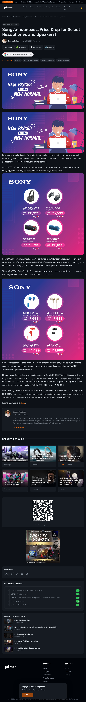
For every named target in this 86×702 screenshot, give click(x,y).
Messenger (35, 47)
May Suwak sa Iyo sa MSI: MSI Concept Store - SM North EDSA (35, 627)
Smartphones (47, 675)
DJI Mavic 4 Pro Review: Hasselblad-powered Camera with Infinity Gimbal (35, 598)
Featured (49, 7)
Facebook (8, 47)
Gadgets (46, 671)
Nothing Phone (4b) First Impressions (27, 648)
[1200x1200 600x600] (43, 563)
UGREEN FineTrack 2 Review (20, 594)
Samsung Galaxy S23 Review (20, 605)
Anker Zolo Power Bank (22, 620)
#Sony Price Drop (48, 60)
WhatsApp (21, 47)
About (58, 7)
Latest (71, 2)
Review (40, 7)
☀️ (81, 8)
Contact (68, 671)
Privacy (67, 675)
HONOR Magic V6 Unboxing (23, 634)
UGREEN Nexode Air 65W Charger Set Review (26, 590)
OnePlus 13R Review (18, 601)
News (32, 7)
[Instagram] (17, 574)
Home (25, 7)
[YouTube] (22, 574)
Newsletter (79, 2)
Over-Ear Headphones (14, 17)
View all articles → (19, 427)
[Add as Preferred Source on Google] (18, 54)
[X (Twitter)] (12, 574)
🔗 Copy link (49, 47)
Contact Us (67, 8)
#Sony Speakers (63, 60)
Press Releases (48, 678)
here (23, 403)
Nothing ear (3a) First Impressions (26, 641)
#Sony (17, 60)
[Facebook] (6, 574)
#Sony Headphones (31, 60)
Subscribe (27, 695)
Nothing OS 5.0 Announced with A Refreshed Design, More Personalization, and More (35, 2)
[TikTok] (27, 574)
